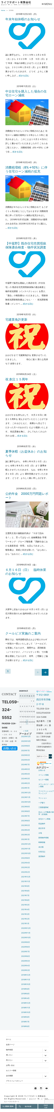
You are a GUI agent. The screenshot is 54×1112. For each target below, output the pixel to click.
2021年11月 (25, 881)
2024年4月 (25, 774)
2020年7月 (25, 952)
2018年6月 (25, 1026)
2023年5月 (25, 825)
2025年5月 (25, 755)
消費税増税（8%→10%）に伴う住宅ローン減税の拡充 (26, 169)
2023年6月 (25, 821)
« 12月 (25, 731)
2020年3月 (25, 970)
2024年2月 (25, 783)
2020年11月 (25, 933)
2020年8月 (25, 947)
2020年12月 (26, 928)
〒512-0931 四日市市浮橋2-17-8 (43, 699)
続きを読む (24, 75)
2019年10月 (25, 984)
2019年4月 (25, 998)
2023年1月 (25, 839)
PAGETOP (46, 1106)
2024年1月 (25, 788)
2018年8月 (25, 1017)
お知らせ (41, 770)
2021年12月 (25, 877)
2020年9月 (25, 942)
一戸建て (41, 803)
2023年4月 (25, 830)
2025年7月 (25, 751)
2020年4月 (25, 966)
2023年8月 (25, 811)
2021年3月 (25, 914)
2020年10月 (26, 938)
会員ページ (10, 1044)
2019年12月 (25, 975)
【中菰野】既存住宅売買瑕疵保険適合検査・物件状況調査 (25, 245)
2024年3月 (25, 779)
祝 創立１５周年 (16, 379)
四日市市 (41, 828)
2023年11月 (25, 797)
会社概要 (9, 1075)
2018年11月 (25, 1008)
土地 (40, 833)
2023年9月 (25, 807)
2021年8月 (25, 891)
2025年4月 (25, 760)
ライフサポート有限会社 (16, 2)
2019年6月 (25, 994)
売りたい (9, 1060)
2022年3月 (25, 867)
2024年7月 (25, 765)
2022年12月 (26, 844)
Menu (48, 4)
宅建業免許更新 (16, 319)
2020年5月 (25, 961)
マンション (42, 798)
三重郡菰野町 (43, 807)
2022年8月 (25, 858)
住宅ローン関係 (44, 819)
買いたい (9, 1055)
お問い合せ (10, 1065)
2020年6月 (25, 956)
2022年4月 (25, 863)
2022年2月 (25, 872)
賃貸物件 (41, 856)
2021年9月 (25, 886)
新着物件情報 (43, 838)
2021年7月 (25, 895)
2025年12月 (26, 736)
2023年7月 (25, 816)
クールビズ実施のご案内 (23, 633)
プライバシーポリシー (14, 1081)
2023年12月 (26, 793)
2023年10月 (26, 802)
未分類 (41, 847)
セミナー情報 (43, 780)
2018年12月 (25, 1003)
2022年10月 (26, 853)
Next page (44, 675)
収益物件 (41, 824)
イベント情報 (43, 775)
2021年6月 (25, 900)
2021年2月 (25, 919)
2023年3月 (25, 835)
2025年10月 (26, 741)
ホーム (8, 1039)
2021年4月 (25, 909)
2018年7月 (25, 1022)
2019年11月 (25, 980)
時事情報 (41, 842)
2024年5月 (25, 769)
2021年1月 (25, 923)
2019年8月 (25, 989)
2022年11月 (25, 849)
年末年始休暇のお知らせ (22, 19)
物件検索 (9, 1049)
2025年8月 (25, 746)
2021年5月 (25, 905)
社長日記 (41, 852)
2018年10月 (25, 1012)
